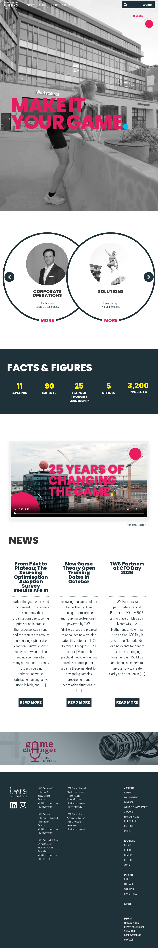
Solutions (54, 5)
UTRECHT (128, 859)
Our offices (130, 826)
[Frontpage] (13, 5)
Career (108, 5)
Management (131, 797)
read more (31, 702)
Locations (129, 840)
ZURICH (127, 864)
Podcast (128, 884)
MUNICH (128, 845)
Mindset (128, 802)
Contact (128, 939)
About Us (66, 5)
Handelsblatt (131, 893)
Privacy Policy (131, 923)
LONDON (128, 855)
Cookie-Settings (132, 935)
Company (129, 792)
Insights (97, 5)
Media (127, 830)
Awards (128, 812)
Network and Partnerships (131, 819)
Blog (126, 879)
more (47, 320)
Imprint (128, 918)
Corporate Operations (36, 5)
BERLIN (127, 850)
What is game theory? (136, 807)
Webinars (129, 889)
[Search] (125, 4)
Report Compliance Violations (134, 929)
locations (78, 5)
